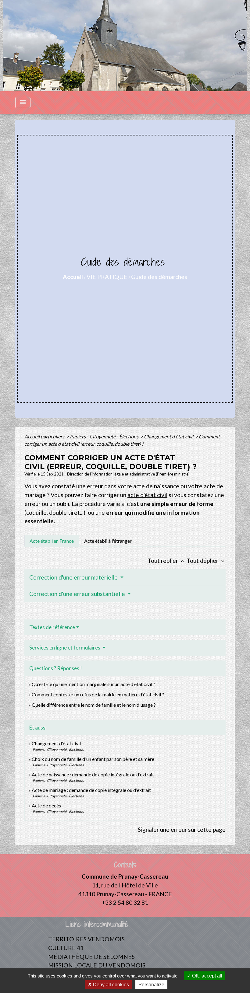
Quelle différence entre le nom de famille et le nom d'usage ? (94, 705)
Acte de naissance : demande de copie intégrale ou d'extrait (93, 774)
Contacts (125, 864)
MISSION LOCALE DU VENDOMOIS (96, 965)
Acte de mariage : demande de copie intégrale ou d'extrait (91, 790)
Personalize (151, 984)
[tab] (51, 540)
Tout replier (166, 560)
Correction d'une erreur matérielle (74, 577)
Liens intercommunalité (97, 924)
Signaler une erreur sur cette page (182, 829)
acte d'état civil (147, 494)
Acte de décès (46, 805)
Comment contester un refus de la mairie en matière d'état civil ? (98, 694)
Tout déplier (206, 560)
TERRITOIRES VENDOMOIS (86, 939)
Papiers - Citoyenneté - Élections (104, 436)
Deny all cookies (110, 984)
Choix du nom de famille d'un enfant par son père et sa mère (93, 759)
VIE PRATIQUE (107, 276)
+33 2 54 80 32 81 (125, 902)
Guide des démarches (159, 276)
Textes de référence (52, 627)
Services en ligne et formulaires (65, 647)
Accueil (73, 276)
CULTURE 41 (66, 947)
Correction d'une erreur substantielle (77, 593)
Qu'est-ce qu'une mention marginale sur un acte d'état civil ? (93, 684)
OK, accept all (206, 975)
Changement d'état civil (169, 436)
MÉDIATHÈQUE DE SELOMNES (91, 956)
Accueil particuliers (44, 436)
